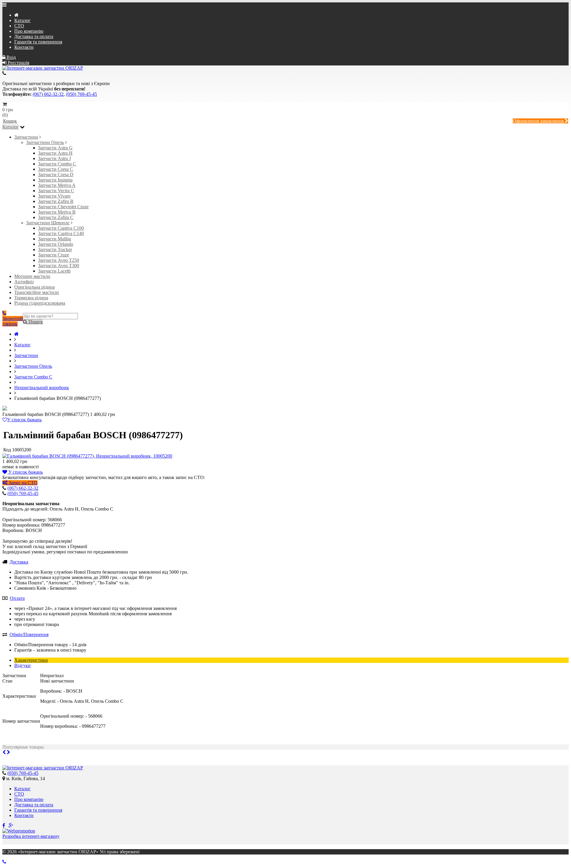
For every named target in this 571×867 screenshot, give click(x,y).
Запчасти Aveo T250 (58, 260)
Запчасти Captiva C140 (61, 233)
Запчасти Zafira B (55, 201)
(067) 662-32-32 (48, 94)
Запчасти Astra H (55, 153)
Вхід (10, 57)
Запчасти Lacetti (54, 270)
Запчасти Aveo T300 (58, 265)
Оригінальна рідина (34, 286)
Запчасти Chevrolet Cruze (63, 206)
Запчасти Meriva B (57, 212)
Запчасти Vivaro (54, 195)
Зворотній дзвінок (12, 321)
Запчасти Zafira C (55, 217)
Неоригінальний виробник (41, 387)
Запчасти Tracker (55, 249)
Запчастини (26, 137)
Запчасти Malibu (54, 238)
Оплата (17, 598)
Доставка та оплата (33, 36)
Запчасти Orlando (55, 244)
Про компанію (28, 31)
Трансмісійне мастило (36, 292)
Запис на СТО (22, 482)
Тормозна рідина (31, 297)
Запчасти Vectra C (56, 190)
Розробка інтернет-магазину (30, 836)
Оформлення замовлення (539, 120)
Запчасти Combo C (57, 163)
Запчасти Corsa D (55, 174)
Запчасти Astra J (54, 158)
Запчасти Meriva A (57, 185)
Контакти (24, 47)
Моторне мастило (32, 276)
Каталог (22, 20)
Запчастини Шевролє (48, 222)
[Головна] (16, 334)
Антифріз (24, 281)
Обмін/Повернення (29, 634)
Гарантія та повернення (38, 41)
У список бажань (24, 419)
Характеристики (31, 660)
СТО (19, 25)
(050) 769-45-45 (81, 94)
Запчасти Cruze (53, 254)
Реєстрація (18, 62)
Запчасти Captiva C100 (61, 228)
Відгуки (22, 665)
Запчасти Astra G (55, 147)
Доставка (19, 561)
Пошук (35, 321)
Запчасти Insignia (55, 179)
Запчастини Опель (45, 142)
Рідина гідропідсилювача (39, 303)
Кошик (10, 120)
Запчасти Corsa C (55, 169)
